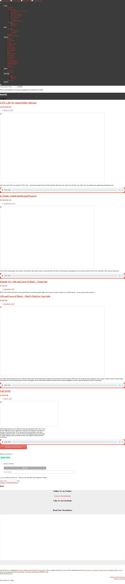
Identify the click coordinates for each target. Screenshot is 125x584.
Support (6, 81)
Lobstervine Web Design (32, 572)
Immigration (10, 55)
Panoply (21, 570)
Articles (9, 33)
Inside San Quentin (16, 14)
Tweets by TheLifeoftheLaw (62, 496)
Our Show (10, 70)
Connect (2, 477)
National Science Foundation (90, 570)
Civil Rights (10, 40)
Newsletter (10, 80)
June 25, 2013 (8, 398)
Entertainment (11, 48)
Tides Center (63, 570)
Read (5, 27)
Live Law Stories (16, 15)
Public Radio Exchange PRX (36, 570)
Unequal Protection (16, 20)
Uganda (13, 19)
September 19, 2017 (9, 203)
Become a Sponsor (119, 578)
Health (9, 52)
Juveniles (10, 58)
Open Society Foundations (106, 570)
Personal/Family (12, 62)
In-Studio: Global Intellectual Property (18, 196)
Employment (11, 47)
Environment (11, 50)
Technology (10, 67)
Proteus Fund (20, 572)
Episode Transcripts (13, 35)
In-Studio (13, 12)
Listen (5, 5)
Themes (6, 37)
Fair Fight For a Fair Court (18, 10)
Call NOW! (5, 391)
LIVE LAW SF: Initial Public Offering (18, 103)
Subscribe (10, 22)
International (11, 57)
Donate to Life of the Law (13, 447)
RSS (13, 25)
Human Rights (11, 53)
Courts (9, 42)
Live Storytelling (12, 60)
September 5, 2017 (9, 289)
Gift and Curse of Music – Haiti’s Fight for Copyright (25, 296)
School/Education (12, 63)
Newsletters (10, 29)
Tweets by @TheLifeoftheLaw (9, 482)
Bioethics (10, 38)
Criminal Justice (12, 43)
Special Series (11, 9)
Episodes (10, 7)
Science (9, 65)
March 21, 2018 (8, 110)
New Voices (14, 17)
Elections (10, 45)
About (5, 68)
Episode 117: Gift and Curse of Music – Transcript (23, 281)
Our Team (10, 72)
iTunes (14, 24)
